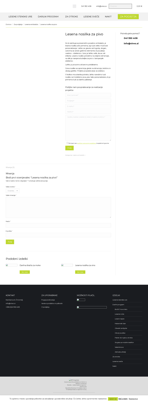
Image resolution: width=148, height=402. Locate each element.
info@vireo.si (101, 6)
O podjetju (45, 307)
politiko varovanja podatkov (86, 143)
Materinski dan (120, 323)
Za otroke (116, 357)
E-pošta (9, 231)
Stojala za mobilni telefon (124, 342)
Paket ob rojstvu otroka (124, 338)
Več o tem (123, 399)
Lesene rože (119, 314)
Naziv (8, 221)
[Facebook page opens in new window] (74, 6)
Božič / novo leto (121, 309)
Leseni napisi (119, 319)
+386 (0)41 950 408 (13, 307)
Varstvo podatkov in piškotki (52, 303)
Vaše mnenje (11, 195)
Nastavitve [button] (133, 399)
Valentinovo (119, 347)
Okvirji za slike (120, 333)
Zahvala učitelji (120, 352)
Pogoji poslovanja (48, 300)
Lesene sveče (118, 361)
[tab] (10, 166)
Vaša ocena (10, 187)
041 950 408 (86, 6)
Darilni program (118, 304)
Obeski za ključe (121, 328)
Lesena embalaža (78, 155)
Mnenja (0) (10, 167)
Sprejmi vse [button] (112, 399)
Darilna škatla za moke (30, 265)
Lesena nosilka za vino (85, 265)
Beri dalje (25, 272)
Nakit (114, 366)
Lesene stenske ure (120, 300)
